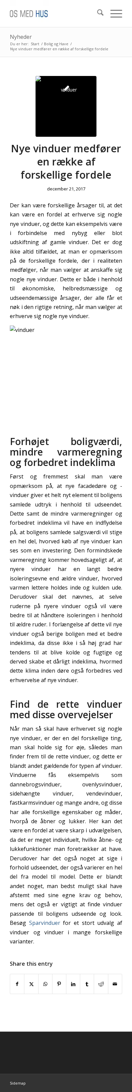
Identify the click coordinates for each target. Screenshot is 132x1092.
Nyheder (21, 37)
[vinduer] (66, 106)
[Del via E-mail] (115, 984)
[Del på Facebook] (17, 984)
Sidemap (18, 1083)
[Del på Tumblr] (87, 984)
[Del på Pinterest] (59, 984)
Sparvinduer (44, 923)
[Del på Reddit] (101, 984)
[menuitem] (97, 13)
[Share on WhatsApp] (45, 984)
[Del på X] (31, 984)
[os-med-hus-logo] (55, 13)
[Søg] (97, 13)
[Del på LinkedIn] (73, 984)
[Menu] (113, 13)
